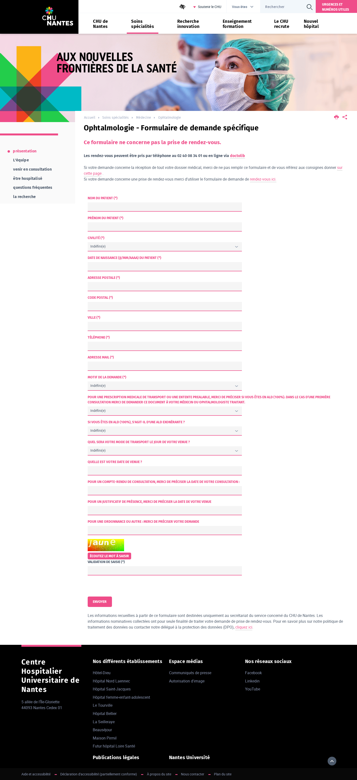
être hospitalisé (27, 178)
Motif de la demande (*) (107, 377)
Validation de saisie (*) (106, 562)
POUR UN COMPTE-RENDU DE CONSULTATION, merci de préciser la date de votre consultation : (163, 482)
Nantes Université (189, 757)
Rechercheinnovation (188, 24)
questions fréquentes (32, 187)
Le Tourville (102, 705)
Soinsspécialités (142, 24)
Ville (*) (94, 317)
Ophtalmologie (169, 118)
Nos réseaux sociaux (268, 661)
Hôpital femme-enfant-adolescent (121, 697)
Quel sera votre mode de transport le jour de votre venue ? (139, 442)
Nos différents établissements (127, 661)
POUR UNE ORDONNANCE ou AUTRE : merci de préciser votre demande (143, 522)
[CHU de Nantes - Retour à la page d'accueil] (58, 17)
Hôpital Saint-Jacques (112, 689)
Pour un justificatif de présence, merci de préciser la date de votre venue (149, 502)
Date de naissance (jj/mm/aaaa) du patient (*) (124, 258)
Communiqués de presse (190, 672)
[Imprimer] (336, 117)
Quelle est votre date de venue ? (115, 462)
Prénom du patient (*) (105, 218)
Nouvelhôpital (311, 24)
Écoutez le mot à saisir (109, 556)
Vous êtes (239, 6)
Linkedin (252, 681)
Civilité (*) (96, 238)
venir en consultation (32, 169)
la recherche (24, 196)
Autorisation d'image (186, 681)
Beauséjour (102, 729)
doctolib (237, 155)
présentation (24, 151)
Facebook (253, 672)
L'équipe (21, 160)
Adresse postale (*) (104, 278)
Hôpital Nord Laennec (111, 681)
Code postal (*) (100, 298)
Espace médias (186, 661)
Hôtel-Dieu (101, 672)
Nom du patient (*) (103, 198)
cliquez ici (243, 627)
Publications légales (116, 757)
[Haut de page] (332, 761)
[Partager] (344, 117)
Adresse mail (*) (101, 357)
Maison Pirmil (105, 738)
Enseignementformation (237, 24)
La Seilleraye (104, 721)
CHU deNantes (100, 24)
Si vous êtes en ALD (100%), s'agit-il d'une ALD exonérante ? (136, 422)
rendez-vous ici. (263, 179)
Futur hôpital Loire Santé (114, 746)
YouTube (252, 689)
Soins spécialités (115, 118)
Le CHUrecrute (281, 24)
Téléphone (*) (99, 337)
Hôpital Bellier (105, 713)
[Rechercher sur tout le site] (309, 7)
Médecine (143, 118)
